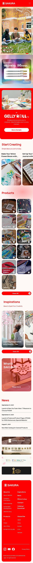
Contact (20, 503)
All (4, 520)
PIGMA (5, 523)
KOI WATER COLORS (9, 529)
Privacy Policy (25, 549)
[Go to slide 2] (27, 53)
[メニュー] (29, 3)
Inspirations (21, 492)
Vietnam (19, 532)
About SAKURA (8, 495)
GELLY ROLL (7, 526)
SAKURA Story (8, 511)
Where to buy (22, 499)
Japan (19, 520)
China (19, 523)
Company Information (7, 499)
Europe (19, 526)
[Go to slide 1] (24, 53)
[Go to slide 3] (29, 53)
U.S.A (18, 529)
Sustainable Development (8, 507)
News (19, 495)
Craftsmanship (8, 503)
